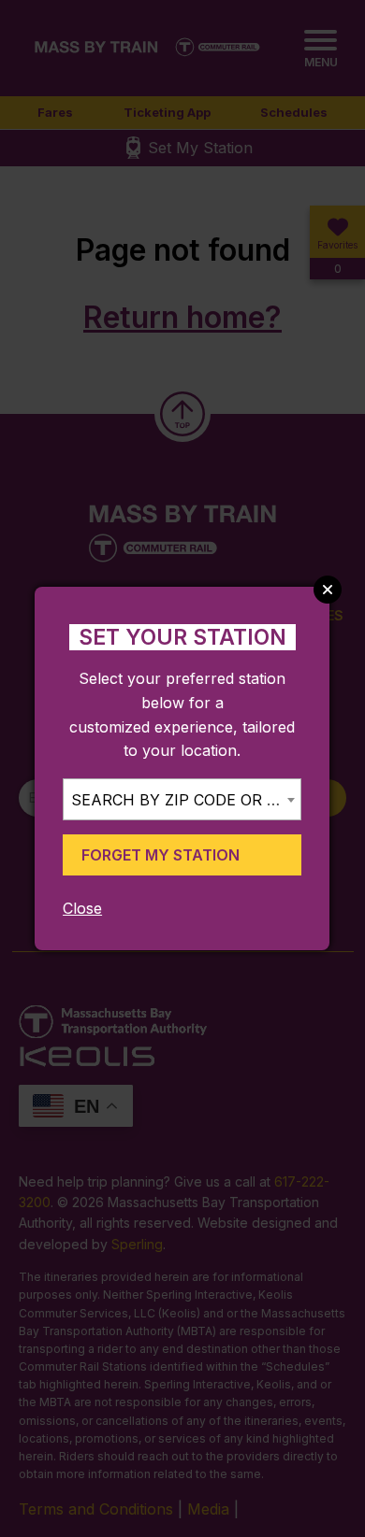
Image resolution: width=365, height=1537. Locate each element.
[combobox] (182, 799)
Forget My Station (160, 855)
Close (82, 908)
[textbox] (182, 800)
